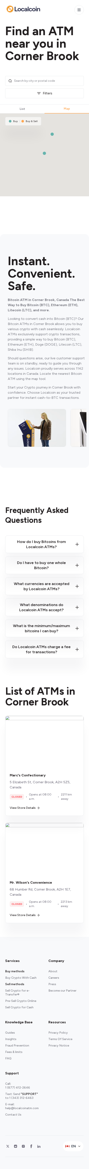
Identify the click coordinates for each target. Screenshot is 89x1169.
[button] (44, 153)
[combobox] (47, 81)
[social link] (7, 1146)
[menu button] (79, 10)
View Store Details (23, 808)
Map (67, 108)
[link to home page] (23, 9)
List (22, 109)
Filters (47, 93)
